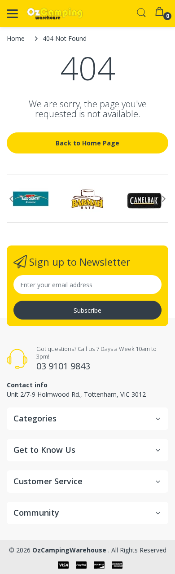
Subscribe (87, 310)
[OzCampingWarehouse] (55, 13)
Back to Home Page (87, 143)
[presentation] (11, 199)
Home (16, 38)
